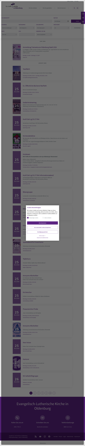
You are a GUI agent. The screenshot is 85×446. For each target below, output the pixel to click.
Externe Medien (47, 217)
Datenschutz (45, 237)
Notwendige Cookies (33, 217)
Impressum (39, 237)
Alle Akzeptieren (42, 223)
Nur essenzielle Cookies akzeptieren (42, 227)
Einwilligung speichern (42, 232)
